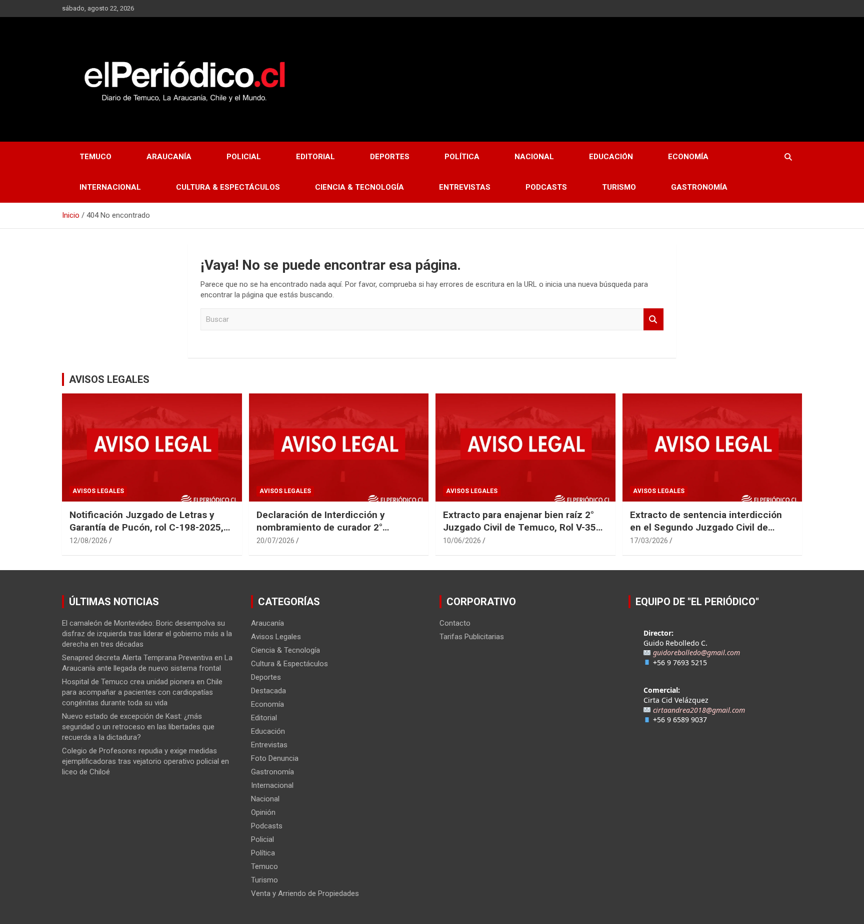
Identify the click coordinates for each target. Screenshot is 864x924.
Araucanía (169, 156)
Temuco (96, 156)
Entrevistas (464, 187)
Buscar (654, 319)
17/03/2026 (649, 541)
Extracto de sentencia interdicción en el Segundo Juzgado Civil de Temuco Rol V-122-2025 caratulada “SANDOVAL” (707, 533)
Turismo (619, 187)
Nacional (534, 156)
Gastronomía (699, 187)
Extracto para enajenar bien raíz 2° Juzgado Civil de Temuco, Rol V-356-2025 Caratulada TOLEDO (524, 527)
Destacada (268, 690)
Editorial (315, 156)
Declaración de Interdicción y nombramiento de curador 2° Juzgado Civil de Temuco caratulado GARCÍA (336, 533)
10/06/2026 (462, 541)
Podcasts (546, 187)
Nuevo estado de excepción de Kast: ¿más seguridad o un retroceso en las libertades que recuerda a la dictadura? (138, 727)
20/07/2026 (275, 541)
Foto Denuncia (274, 758)
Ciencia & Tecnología (359, 187)
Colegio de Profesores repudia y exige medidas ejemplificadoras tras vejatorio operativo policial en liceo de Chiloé (145, 761)
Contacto (455, 623)
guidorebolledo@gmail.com (696, 652)
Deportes (390, 156)
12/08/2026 (89, 541)
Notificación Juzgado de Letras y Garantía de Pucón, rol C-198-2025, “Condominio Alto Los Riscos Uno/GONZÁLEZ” (147, 533)
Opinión (263, 812)
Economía (688, 156)
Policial (243, 156)
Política (462, 156)
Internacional (110, 187)
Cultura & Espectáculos (228, 187)
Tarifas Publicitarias (472, 636)
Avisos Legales (98, 491)
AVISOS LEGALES (109, 379)
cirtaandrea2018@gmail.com (699, 710)
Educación (611, 156)
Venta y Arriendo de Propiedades (305, 893)
